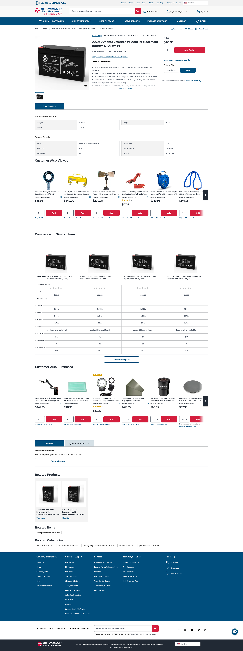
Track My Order (71, 576)
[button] (195, 3)
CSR (37, 581)
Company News (42, 571)
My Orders (69, 571)
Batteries (66, 28)
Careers (39, 567)
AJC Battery (97, 35)
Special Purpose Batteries (84, 28)
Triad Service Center (102, 581)
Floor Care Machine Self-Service (77, 613)
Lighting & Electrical (51, 28)
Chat (151, 3)
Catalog (160, 3)
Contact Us (141, 3)
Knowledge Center (174, 3)
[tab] (49, 106)
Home (37, 28)
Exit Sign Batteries (105, 28)
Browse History (127, 3)
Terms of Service (148, 634)
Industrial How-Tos (130, 581)
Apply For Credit (71, 585)
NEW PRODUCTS (132, 21)
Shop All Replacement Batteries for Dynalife (109, 56)
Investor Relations (43, 576)
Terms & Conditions (116, 647)
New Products (128, 571)
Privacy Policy (134, 634)
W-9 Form (69, 599)
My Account (69, 567)
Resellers (97, 571)
